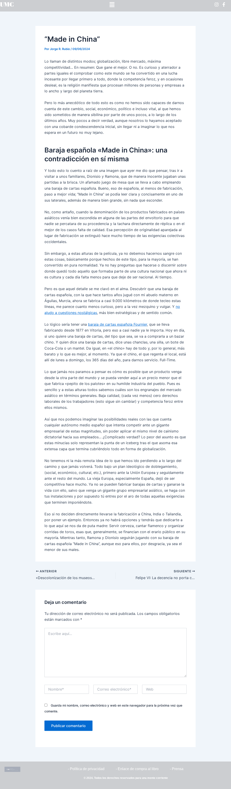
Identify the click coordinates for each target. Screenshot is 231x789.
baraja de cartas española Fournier (117, 324)
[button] (111, 4)
